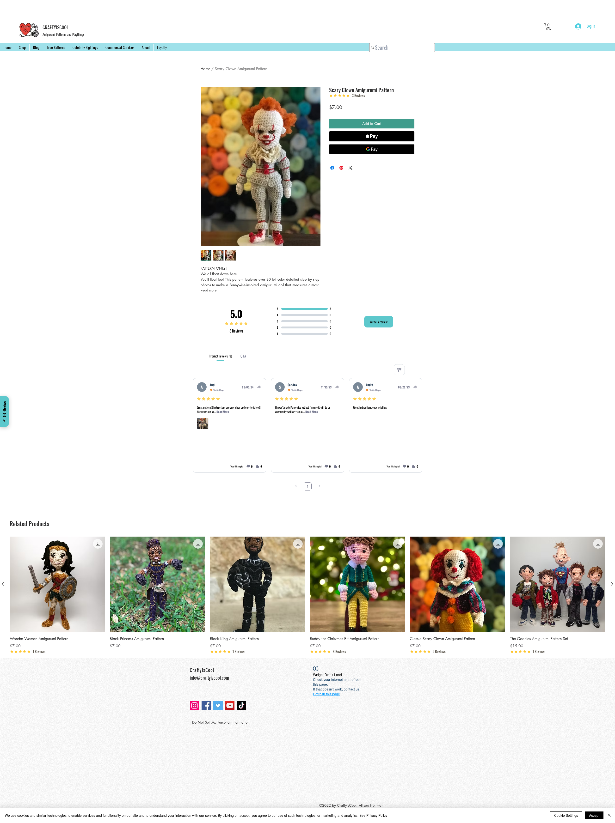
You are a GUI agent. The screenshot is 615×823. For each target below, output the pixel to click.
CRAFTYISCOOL (55, 27)
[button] (548, 26)
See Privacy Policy (373, 815)
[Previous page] (296, 486)
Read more (208, 290)
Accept (594, 815)
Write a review (378, 321)
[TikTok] (241, 705)
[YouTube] (229, 705)
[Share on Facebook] (332, 168)
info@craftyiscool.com (209, 678)
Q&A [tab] (243, 355)
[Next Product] (612, 584)
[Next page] (319, 486)
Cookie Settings (566, 815)
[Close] (609, 815)
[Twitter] (218, 705)
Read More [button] (222, 412)
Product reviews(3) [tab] (220, 355)
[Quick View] (57, 584)
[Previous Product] (3, 584)
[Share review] (259, 387)
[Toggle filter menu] (399, 369)
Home (205, 68)
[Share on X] (350, 168)
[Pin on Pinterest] (341, 168)
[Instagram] (194, 705)
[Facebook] (206, 705)
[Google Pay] (371, 149)
